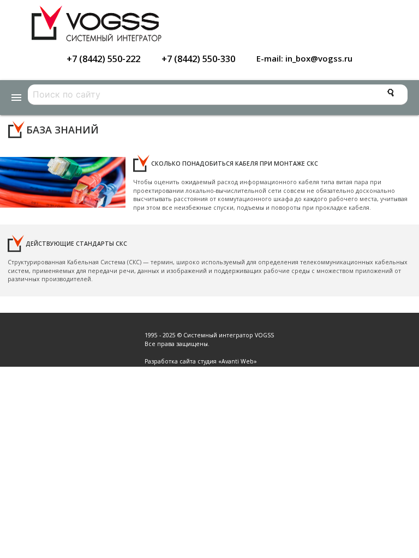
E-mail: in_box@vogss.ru (304, 58)
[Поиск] (390, 92)
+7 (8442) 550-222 (103, 58)
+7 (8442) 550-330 (198, 58)
